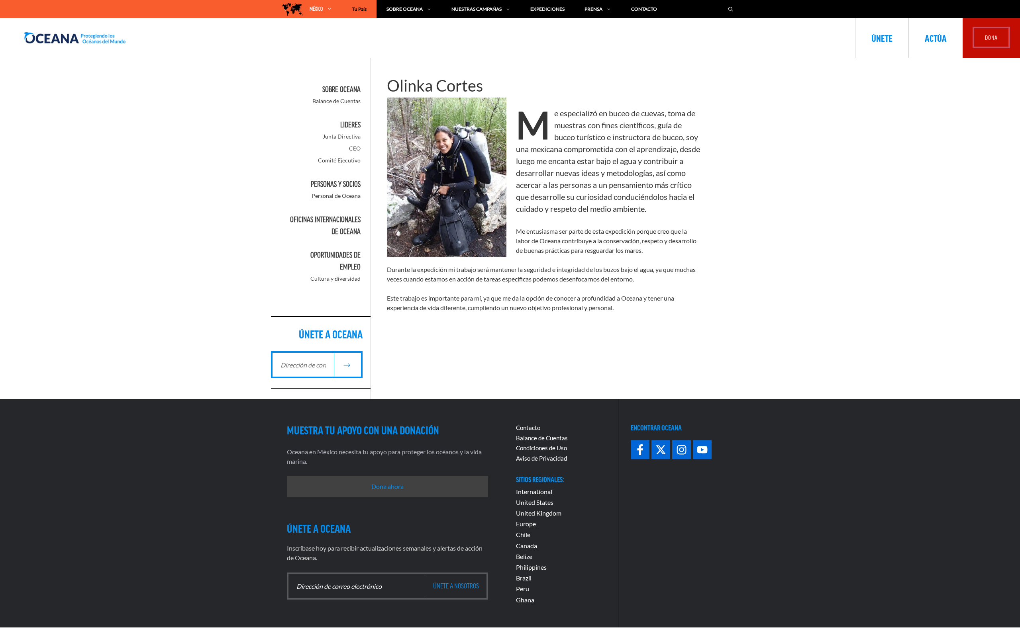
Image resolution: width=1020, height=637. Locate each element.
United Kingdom (538, 513)
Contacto (644, 9)
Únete (881, 38)
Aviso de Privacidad (541, 458)
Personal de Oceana (336, 195)
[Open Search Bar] (730, 9)
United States (534, 502)
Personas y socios (336, 184)
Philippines (531, 567)
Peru (522, 588)
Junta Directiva (342, 136)
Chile (523, 534)
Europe (526, 524)
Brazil (524, 578)
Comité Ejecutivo (339, 160)
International (534, 491)
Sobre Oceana (404, 9)
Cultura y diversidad (335, 278)
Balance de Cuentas (336, 101)
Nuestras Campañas (476, 9)
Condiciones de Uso (541, 447)
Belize (524, 556)
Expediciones (547, 9)
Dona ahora (387, 486)
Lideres (350, 125)
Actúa (936, 38)
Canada (526, 545)
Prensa (593, 9)
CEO (355, 148)
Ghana (525, 600)
